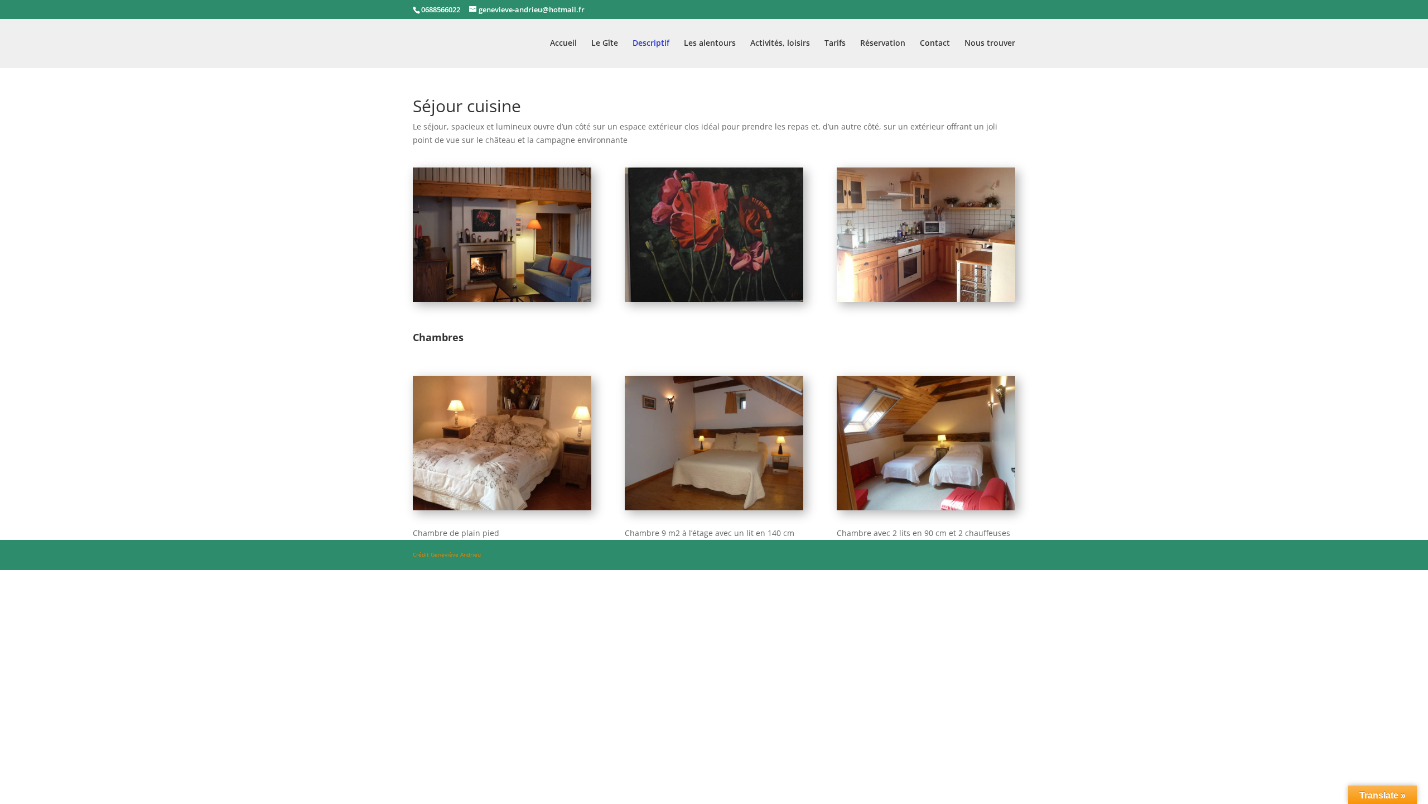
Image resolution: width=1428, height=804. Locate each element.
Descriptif (651, 43)
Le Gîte (604, 43)
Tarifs (835, 43)
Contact (935, 43)
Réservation (882, 43)
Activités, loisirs (780, 43)
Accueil (563, 43)
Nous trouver (989, 43)
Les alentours (710, 43)
